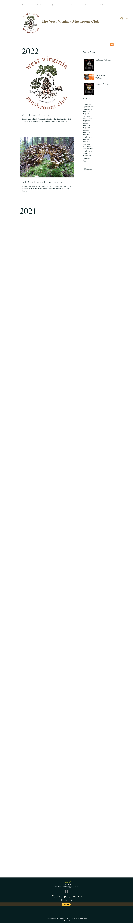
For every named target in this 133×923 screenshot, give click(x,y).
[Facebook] (66, 891)
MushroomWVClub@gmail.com (66, 887)
